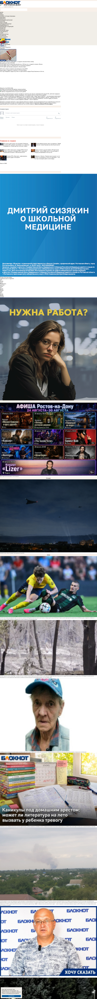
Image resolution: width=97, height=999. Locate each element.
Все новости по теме (5, 63)
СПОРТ (1, 33)
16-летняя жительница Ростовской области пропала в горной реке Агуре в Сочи (52, 901)
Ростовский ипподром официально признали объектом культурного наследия (23, 902)
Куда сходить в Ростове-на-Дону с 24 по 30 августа (9, 476)
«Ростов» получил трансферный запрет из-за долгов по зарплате (14, 617)
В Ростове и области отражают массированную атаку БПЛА (13, 553)
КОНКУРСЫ (3, 18)
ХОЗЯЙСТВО (3, 35)
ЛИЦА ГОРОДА (3, 22)
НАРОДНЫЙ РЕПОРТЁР (5, 24)
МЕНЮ (1, 12)
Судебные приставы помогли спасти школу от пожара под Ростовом (41, 617)
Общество (2, 88)
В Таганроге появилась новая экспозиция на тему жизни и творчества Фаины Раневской (56, 902)
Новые (1, 117)
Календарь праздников (5, 47)
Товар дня (2, 48)
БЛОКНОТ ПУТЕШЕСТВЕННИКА (7, 16)
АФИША (2, 15)
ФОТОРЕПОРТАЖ (4, 34)
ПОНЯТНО (11, 996)
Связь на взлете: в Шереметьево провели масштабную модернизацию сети (52, 826)
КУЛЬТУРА (2, 21)
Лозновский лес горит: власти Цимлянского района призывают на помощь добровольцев (18, 901)
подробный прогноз (4, 278)
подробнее (11, 278)
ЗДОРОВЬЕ (3, 17)
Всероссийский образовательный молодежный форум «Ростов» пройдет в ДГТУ (37, 677)
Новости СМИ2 (3, 163)
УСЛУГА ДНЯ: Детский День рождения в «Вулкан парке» (13, 66)
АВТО (1, 13)
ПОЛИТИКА (2, 29)
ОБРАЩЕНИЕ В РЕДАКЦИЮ (6, 26)
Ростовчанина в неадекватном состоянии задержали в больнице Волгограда (22, 619)
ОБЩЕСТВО (3, 27)
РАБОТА (8, 39)
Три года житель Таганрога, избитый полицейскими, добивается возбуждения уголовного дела (19, 976)
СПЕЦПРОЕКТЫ (4, 31)
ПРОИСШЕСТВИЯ (4, 30)
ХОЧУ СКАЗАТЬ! (4, 36)
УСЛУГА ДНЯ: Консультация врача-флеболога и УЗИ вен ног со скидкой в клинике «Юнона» (21, 64)
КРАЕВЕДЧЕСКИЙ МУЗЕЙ (6, 20)
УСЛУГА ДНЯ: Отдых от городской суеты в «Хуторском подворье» (15, 65)
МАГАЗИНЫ (7, 44)
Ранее (13, 117)
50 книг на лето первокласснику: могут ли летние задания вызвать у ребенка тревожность (19, 826)
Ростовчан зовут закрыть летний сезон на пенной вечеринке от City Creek (81, 826)
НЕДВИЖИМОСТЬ (4, 25)
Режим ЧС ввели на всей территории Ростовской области (66, 617)
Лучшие (7, 117)
